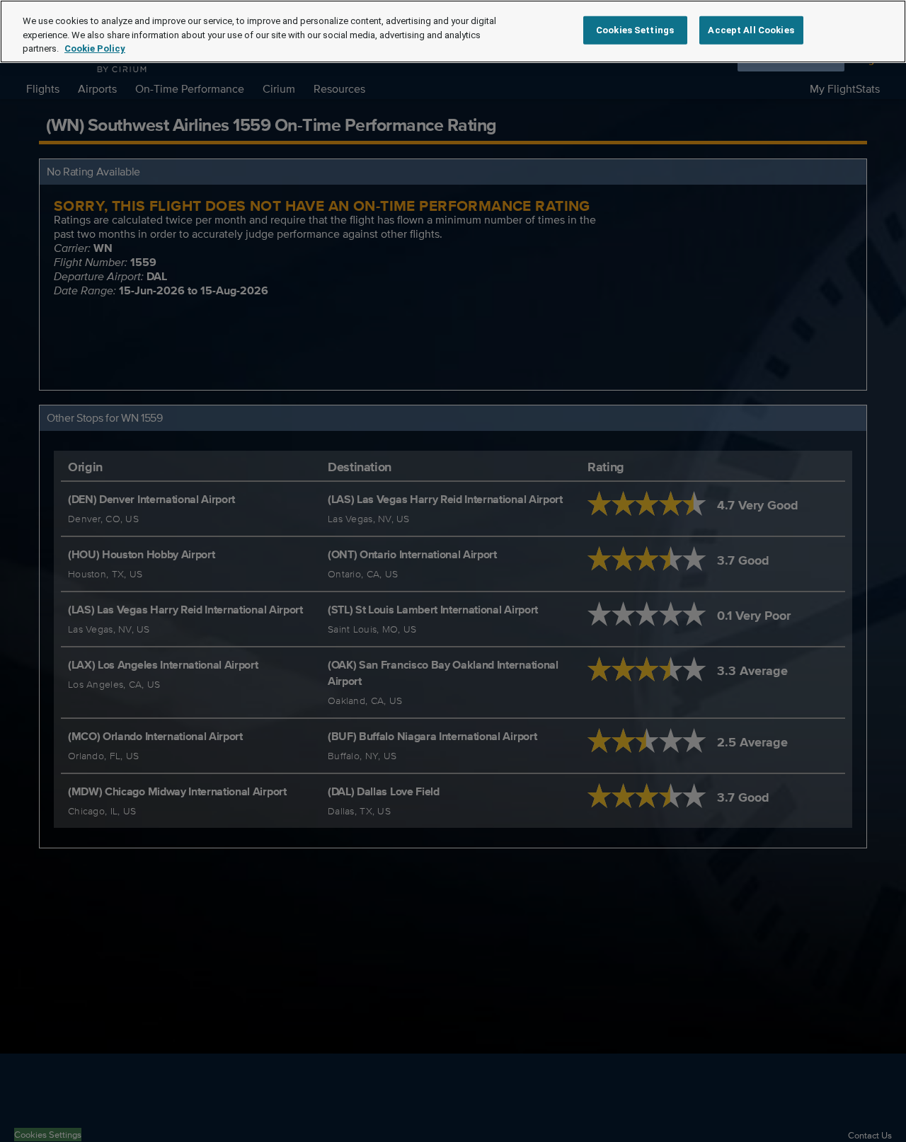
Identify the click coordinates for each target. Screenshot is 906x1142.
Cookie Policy (94, 48)
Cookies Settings (635, 30)
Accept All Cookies (750, 30)
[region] (453, 31)
